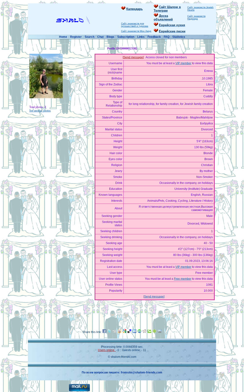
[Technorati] (149, 332)
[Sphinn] (154, 332)
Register (76, 37)
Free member (182, 278)
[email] (159, 332)
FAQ (167, 37)
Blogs (110, 37)
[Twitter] (109, 332)
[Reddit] (144, 332)
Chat (100, 37)
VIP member (183, 63)
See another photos (40, 110)
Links (141, 37)
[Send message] (133, 57)
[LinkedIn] (134, 332)
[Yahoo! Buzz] (119, 332)
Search (90, 37)
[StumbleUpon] (139, 332)
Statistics (178, 37)
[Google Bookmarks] (124, 332)
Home (63, 37)
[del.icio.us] (129, 332)
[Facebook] (104, 332)
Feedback (154, 37)
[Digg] (114, 332)
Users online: (107, 350)
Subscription (126, 37)
